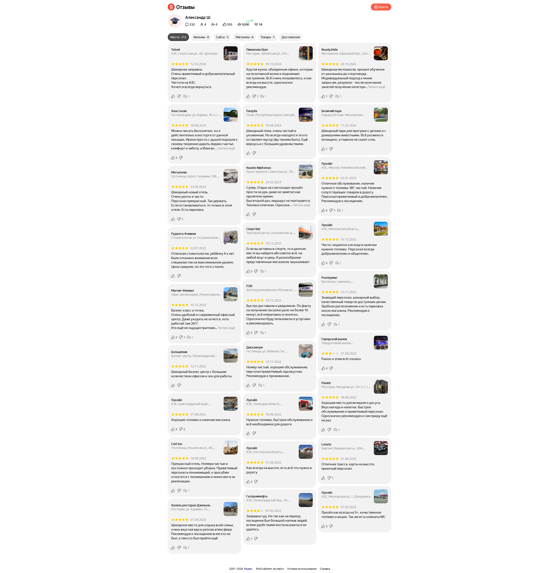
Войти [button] (383, 7)
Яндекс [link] (248, 568)
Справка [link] (325, 568)
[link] (181, 6)
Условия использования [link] (301, 568)
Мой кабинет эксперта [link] (270, 568)
